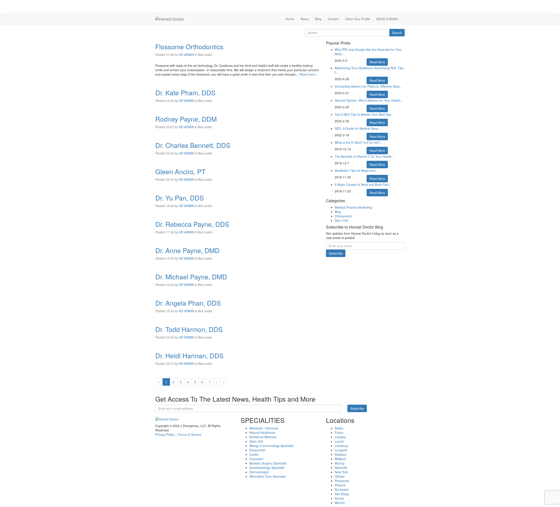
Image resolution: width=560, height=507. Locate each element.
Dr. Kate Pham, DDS (185, 92)
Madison (340, 454)
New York (341, 472)
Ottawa (340, 476)
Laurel (339, 441)
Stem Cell (341, 220)
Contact (333, 19)
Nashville (341, 467)
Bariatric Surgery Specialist (268, 463)
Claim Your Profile (357, 19)
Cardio (254, 454)
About (305, 19)
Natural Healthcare (262, 432)
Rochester (342, 489)
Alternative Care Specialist (267, 476)
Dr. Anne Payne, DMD (187, 250)
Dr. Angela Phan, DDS (188, 303)
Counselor (256, 459)
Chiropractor (343, 216)
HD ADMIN (186, 54)
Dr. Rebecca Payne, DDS (192, 224)
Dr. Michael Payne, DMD (191, 276)
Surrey (339, 498)
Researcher (257, 450)
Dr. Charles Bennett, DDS (192, 145)
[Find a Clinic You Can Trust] (169, 18)
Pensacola (342, 481)
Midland (340, 459)
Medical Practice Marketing (353, 207)
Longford (341, 450)
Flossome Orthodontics (189, 46)
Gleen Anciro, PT (180, 171)
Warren (340, 502)
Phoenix (340, 485)
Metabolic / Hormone (263, 428)
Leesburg (341, 445)
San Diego (342, 494)
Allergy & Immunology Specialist (271, 445)
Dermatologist (259, 472)
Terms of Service (189, 434)
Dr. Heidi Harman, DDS (189, 355)
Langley (340, 437)
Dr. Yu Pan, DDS (179, 197)
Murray (340, 463)
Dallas (339, 428)
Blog (318, 19)
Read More (377, 62)
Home (290, 19)
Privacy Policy (164, 434)
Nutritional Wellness (263, 437)
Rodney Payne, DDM (186, 119)
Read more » (308, 74)
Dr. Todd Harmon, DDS (189, 329)
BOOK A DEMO (387, 19)
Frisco (339, 432)
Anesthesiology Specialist (266, 467)
